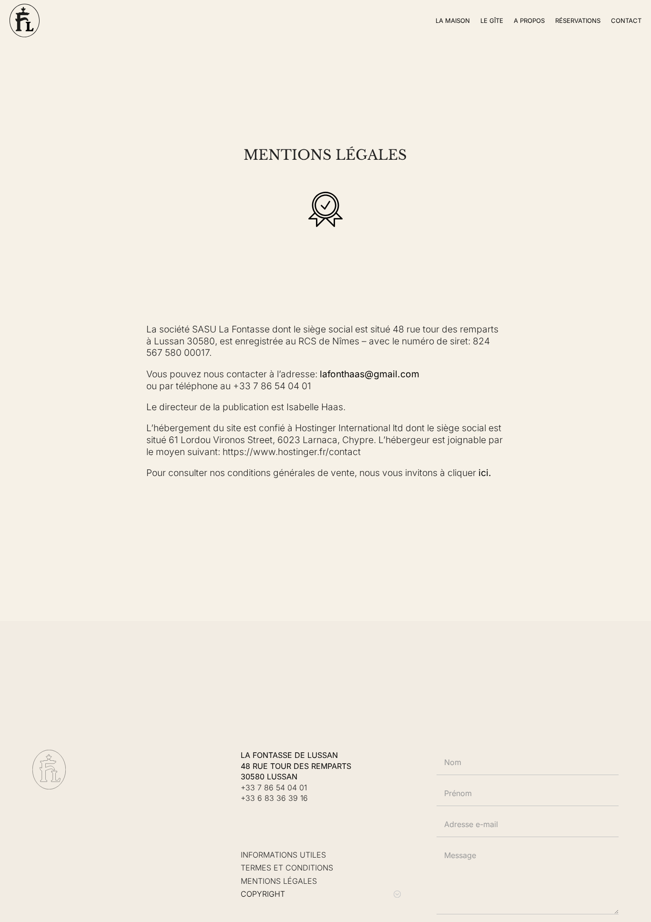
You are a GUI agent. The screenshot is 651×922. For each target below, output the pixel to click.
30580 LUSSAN (269, 776)
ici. (484, 472)
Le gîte (491, 20)
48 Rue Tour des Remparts (296, 766)
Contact (626, 20)
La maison (453, 20)
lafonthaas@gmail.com (369, 374)
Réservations (577, 20)
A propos (529, 20)
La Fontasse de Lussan (289, 755)
